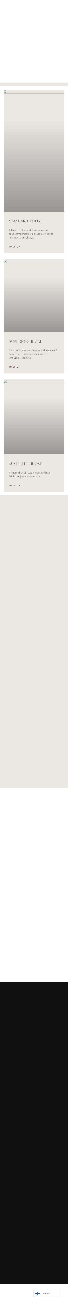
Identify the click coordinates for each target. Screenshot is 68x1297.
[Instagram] (18, 1254)
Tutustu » (14, 247)
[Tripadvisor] (28, 1254)
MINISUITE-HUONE (25, 464)
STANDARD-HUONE (26, 221)
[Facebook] (8, 1254)
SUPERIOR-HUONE (25, 341)
